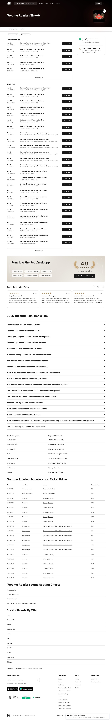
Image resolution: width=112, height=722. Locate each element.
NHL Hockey (11, 463)
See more (34, 302)
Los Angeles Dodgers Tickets (57, 454)
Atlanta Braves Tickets (55, 440)
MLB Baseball (11, 440)
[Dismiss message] (108, 716)
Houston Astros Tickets (56, 444)
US (19, 39)
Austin (9, 634)
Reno (8, 638)
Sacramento (11, 620)
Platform (94, 679)
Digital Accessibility (64, 691)
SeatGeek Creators (64, 708)
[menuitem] (41, 3)
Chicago (9, 662)
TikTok (77, 688)
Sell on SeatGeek (63, 702)
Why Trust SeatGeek (64, 688)
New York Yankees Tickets (57, 463)
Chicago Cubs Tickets (55, 468)
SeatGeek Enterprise (64, 705)
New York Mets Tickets (56, 472)
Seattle (9, 624)
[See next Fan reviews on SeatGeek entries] (103, 287)
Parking (22, 29)
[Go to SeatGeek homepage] (9, 3)
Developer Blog (96, 682)
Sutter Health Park (49, 489)
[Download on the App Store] (12, 689)
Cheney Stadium (48, 498)
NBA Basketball (12, 444)
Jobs (59, 682)
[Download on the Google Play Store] (26, 689)
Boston (9, 652)
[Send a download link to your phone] (37, 680)
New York (9, 648)
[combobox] (25, 3)
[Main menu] (104, 3)
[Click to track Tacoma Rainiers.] (104, 11)
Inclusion (61, 685)
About (60, 679)
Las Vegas (10, 643)
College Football (12, 458)
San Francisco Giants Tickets (57, 458)
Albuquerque (26, 526)
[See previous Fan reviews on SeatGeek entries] (95, 287)
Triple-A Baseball (20, 668)
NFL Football (11, 449)
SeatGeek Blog (63, 694)
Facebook (78, 682)
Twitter (77, 679)
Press (60, 697)
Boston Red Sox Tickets (56, 449)
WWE (8, 454)
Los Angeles (10, 657)
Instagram (78, 685)
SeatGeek (10, 668)
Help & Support (63, 699)
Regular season (13, 29)
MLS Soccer (11, 468)
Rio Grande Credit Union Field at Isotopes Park (57, 526)
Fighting (9, 472)
